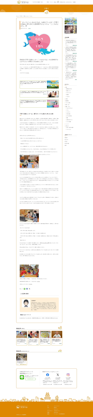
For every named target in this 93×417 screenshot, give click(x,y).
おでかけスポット (69, 2)
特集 (66, 87)
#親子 (66, 145)
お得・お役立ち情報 (69, 127)
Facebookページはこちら (47, 384)
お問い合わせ (56, 412)
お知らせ (67, 125)
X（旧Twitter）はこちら (57, 384)
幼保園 (74, 2)
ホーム (17, 16)
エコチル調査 (68, 121)
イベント (51, 2)
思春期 (58, 2)
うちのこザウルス (69, 108)
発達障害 (67, 100)
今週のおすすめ (62, 2)
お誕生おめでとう (69, 119)
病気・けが (67, 104)
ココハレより (68, 129)
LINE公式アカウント (57, 410)
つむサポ (67, 96)
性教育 (67, 94)
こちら (28, 72)
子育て (48, 2)
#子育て (66, 141)
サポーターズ (68, 92)
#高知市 (66, 137)
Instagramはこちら (67, 384)
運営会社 (55, 407)
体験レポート (68, 90)
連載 (67, 117)
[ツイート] (29, 289)
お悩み (55, 2)
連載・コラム (26, 16)
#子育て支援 (67, 143)
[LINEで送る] (24, 289)
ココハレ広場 (67, 102)
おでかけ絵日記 (69, 115)
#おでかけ (66, 139)
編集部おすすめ (69, 88)
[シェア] (27, 289)
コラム (31, 16)
